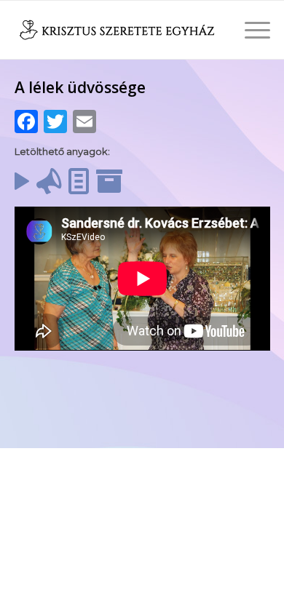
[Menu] (250, 30)
